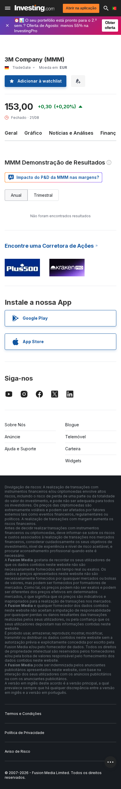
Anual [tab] (16, 195)
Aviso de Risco (17, 751)
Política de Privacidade (24, 732)
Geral (11, 133)
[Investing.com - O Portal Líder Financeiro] (34, 8)
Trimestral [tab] (43, 195)
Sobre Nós (15, 424)
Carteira (72, 448)
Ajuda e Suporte (20, 448)
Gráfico (33, 133)
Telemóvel (75, 436)
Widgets (73, 460)
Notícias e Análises (71, 133)
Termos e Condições (23, 713)
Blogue (72, 424)
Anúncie (12, 436)
